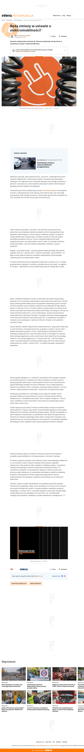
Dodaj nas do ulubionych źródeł (34, 51)
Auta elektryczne (18, 20)
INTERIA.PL (69, 745)
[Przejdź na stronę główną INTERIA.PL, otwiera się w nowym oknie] (7, 15)
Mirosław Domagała (24, 35)
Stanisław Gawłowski (50, 190)
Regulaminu (34, 745)
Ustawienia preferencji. (55, 745)
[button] (56, 16)
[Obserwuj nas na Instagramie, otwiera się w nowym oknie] (64, 576)
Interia (3, 20)
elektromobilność (35, 583)
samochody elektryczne (18, 583)
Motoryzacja (9, 20)
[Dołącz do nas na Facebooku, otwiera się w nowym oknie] (62, 576)
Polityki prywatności (44, 745)
